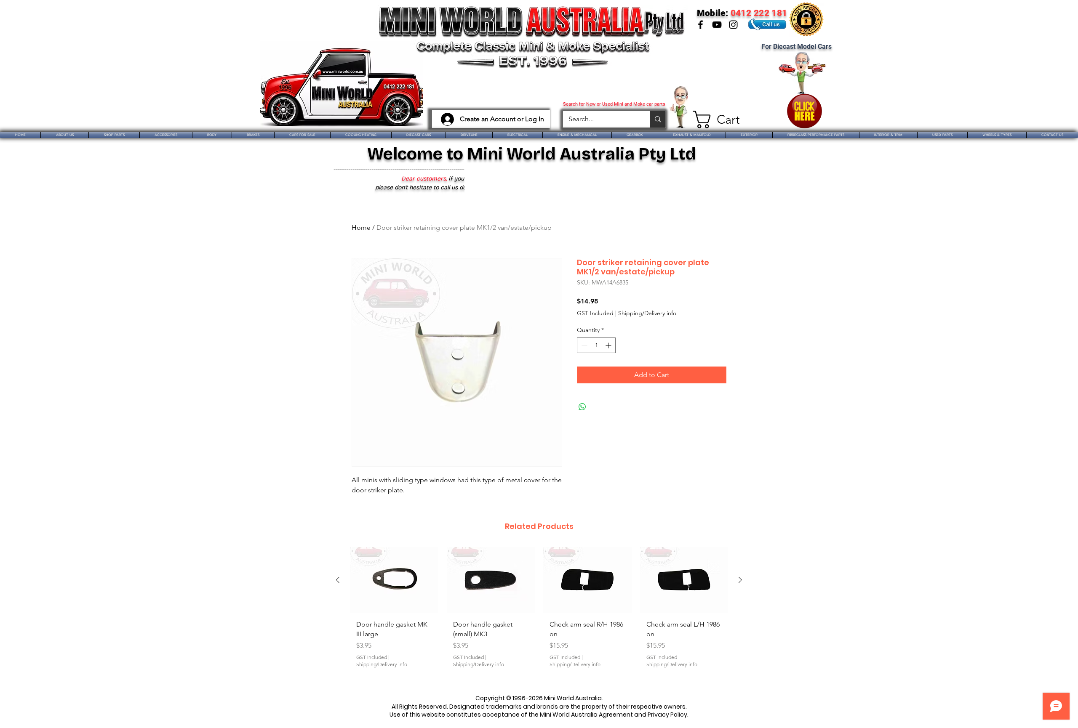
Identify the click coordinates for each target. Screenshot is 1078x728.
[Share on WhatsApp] (582, 407)
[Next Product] (740, 580)
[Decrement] (583, 345)
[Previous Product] (338, 580)
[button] (713, 119)
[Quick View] (394, 580)
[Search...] (657, 119)
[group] (539, 615)
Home (361, 227)
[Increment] (609, 345)
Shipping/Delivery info (647, 313)
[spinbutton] (596, 345)
